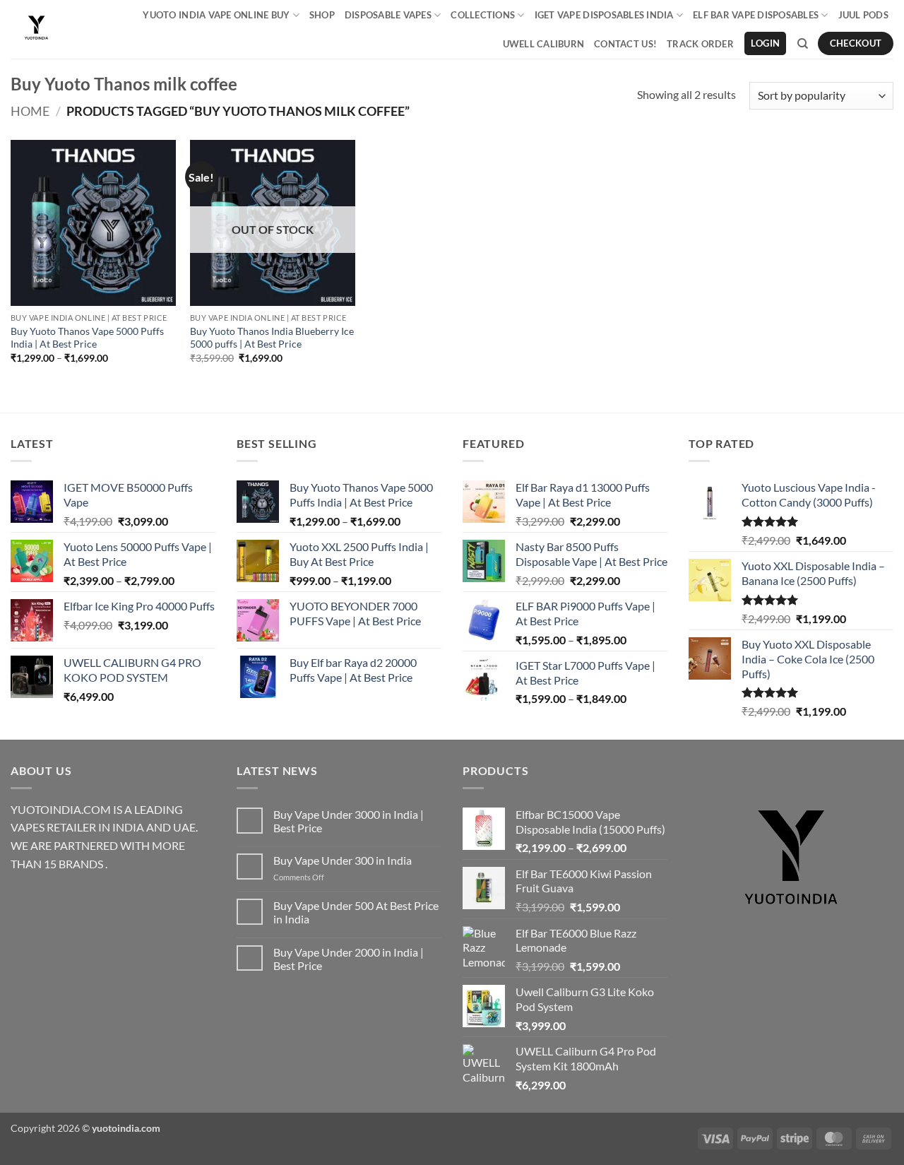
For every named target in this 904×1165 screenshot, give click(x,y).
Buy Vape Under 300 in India (342, 860)
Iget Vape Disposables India (604, 14)
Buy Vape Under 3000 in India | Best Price (348, 821)
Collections (483, 14)
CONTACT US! (625, 43)
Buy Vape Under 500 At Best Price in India (356, 912)
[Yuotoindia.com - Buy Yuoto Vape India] (36, 29)
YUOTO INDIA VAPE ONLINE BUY (216, 14)
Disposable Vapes (388, 14)
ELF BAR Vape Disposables (756, 14)
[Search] (802, 43)
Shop (322, 14)
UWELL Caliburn (544, 43)
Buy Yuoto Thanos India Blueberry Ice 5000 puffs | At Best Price (272, 337)
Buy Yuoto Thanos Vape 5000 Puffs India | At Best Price (87, 337)
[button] (765, 43)
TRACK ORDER (700, 43)
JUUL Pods (863, 14)
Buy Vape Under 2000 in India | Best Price (348, 958)
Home (30, 111)
